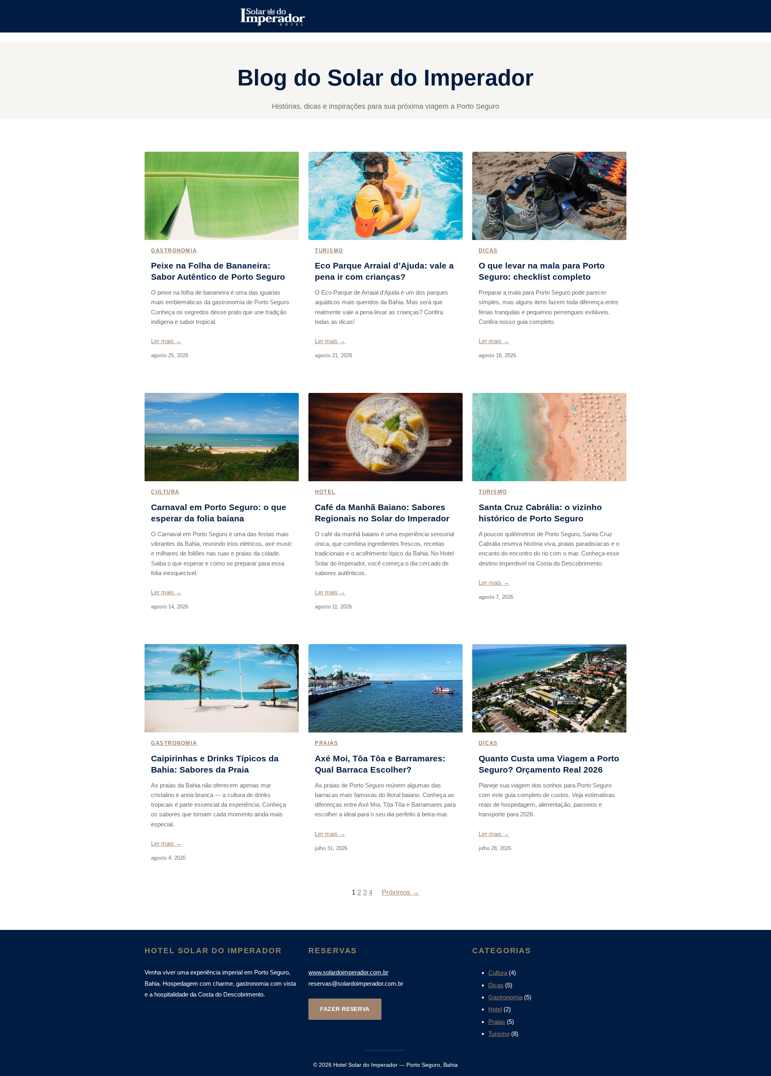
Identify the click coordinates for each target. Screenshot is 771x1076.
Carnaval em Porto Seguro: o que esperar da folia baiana (218, 512)
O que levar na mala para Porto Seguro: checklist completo (542, 271)
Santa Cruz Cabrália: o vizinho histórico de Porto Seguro (540, 512)
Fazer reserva (345, 1009)
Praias (326, 743)
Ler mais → (166, 341)
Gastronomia (174, 251)
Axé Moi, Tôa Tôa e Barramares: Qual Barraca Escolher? (380, 764)
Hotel (325, 492)
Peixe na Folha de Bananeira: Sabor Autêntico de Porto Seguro (218, 271)
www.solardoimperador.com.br (348, 972)
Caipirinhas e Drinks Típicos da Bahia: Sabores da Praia (215, 764)
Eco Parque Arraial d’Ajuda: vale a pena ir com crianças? (384, 271)
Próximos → (400, 892)
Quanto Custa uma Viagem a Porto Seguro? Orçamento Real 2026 (549, 764)
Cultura (165, 492)
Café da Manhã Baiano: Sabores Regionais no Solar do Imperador (382, 512)
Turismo (329, 251)
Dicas (488, 251)
